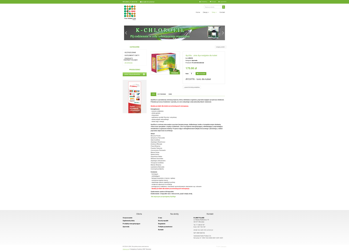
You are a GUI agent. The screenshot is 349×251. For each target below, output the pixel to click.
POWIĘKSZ (174, 73)
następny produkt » (220, 47)
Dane (170, 94)
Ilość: (187, 73)
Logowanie (223, 1)
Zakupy (205, 12)
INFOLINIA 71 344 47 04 (130, 2)
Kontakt (222, 12)
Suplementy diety (132, 55)
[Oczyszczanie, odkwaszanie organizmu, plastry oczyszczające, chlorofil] (130, 12)
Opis (153, 94)
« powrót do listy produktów (192, 87)
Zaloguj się (126, 249)
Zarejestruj (204, 1)
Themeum (223, 246)
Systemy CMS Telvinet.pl (144, 249)
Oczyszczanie (130, 52)
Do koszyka (201, 73)
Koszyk (213, 1)
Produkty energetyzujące (131, 59)
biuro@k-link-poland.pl (147, 2)
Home (198, 12)
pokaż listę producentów (132, 74)
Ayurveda (129, 63)
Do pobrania (162, 94)
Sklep (213, 12)
